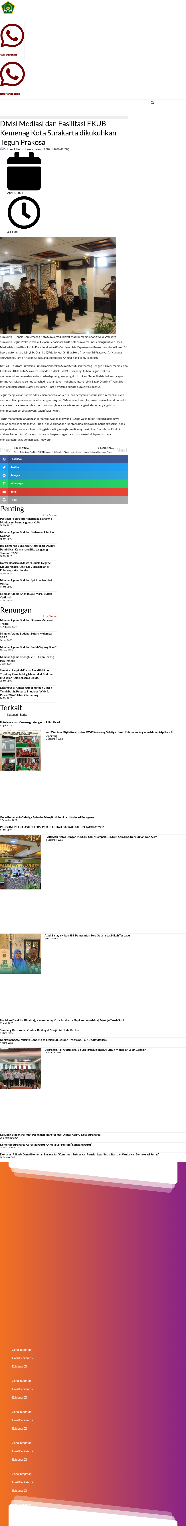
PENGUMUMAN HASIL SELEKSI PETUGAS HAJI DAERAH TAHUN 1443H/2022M (52, 827)
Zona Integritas (21, 1350)
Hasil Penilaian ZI (23, 1358)
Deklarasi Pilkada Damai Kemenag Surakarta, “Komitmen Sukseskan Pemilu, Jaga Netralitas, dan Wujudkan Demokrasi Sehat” (79, 1154)
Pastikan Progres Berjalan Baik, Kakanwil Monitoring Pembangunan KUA (26, 520)
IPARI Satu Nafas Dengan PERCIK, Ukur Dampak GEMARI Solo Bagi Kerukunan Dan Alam (101, 836)
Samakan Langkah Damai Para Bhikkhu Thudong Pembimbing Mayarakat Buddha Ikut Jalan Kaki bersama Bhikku (26, 673)
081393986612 (10, 90)
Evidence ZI (19, 1366)
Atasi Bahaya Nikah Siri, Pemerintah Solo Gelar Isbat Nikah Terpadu (87, 935)
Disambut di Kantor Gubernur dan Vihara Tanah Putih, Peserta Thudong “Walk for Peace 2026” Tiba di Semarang (26, 691)
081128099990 (10, 50)
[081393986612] (12, 74)
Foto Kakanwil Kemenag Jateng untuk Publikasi (30, 722)
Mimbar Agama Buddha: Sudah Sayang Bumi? (28, 647)
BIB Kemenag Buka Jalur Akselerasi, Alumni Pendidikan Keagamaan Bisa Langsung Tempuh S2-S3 (27, 549)
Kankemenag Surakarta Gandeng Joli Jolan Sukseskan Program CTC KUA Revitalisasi (53, 1039)
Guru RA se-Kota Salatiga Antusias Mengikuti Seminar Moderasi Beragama (47, 817)
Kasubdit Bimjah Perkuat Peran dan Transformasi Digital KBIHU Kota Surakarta (50, 1134)
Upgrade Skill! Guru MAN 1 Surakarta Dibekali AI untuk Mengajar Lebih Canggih (95, 1049)
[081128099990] (12, 35)
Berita (23, 714)
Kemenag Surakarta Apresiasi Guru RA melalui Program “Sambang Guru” (46, 1144)
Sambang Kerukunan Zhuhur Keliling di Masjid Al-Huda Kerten (39, 1030)
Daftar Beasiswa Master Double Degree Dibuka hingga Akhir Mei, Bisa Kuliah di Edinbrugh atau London (25, 566)
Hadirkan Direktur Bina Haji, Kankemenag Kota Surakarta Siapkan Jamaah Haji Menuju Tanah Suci (62, 1020)
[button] (117, 19)
